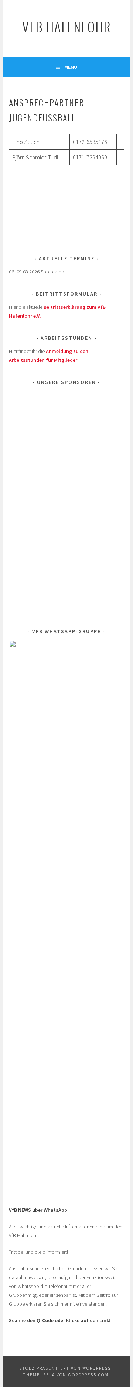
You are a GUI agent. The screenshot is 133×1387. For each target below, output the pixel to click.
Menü (70, 67)
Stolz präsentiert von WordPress (65, 1368)
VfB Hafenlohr (66, 26)
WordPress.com (88, 1374)
